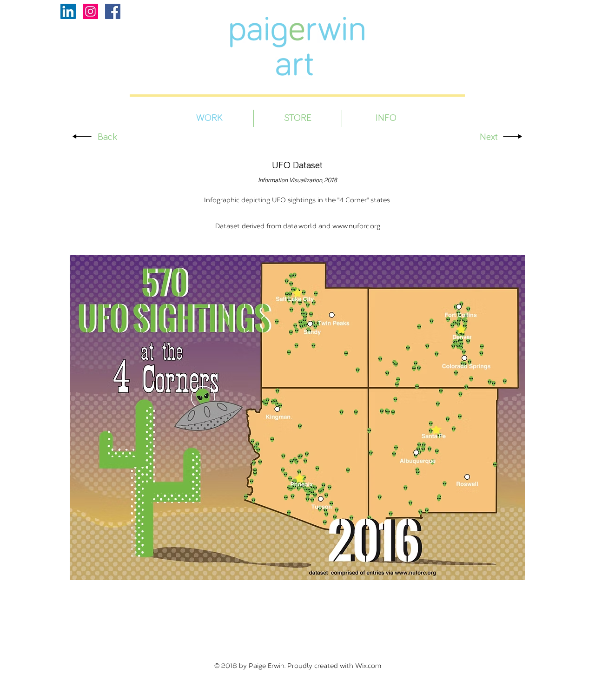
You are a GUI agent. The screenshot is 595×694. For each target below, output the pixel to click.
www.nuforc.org (356, 225)
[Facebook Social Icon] (112, 11)
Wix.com (368, 665)
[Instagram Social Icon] (90, 11)
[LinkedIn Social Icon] (68, 11)
